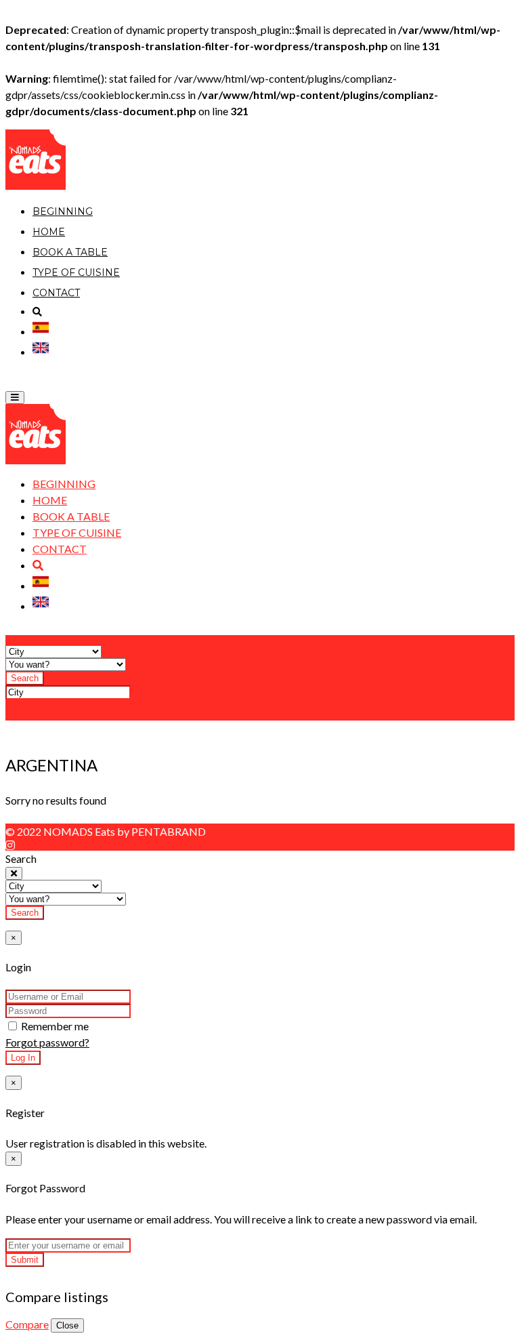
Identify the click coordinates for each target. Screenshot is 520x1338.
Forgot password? (47, 1042)
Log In (23, 1058)
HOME (48, 232)
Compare (27, 1324)
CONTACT (56, 293)
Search (25, 678)
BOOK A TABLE (70, 252)
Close (67, 1325)
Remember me (54, 1025)
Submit (25, 1260)
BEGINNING (62, 211)
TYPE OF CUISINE (76, 272)
